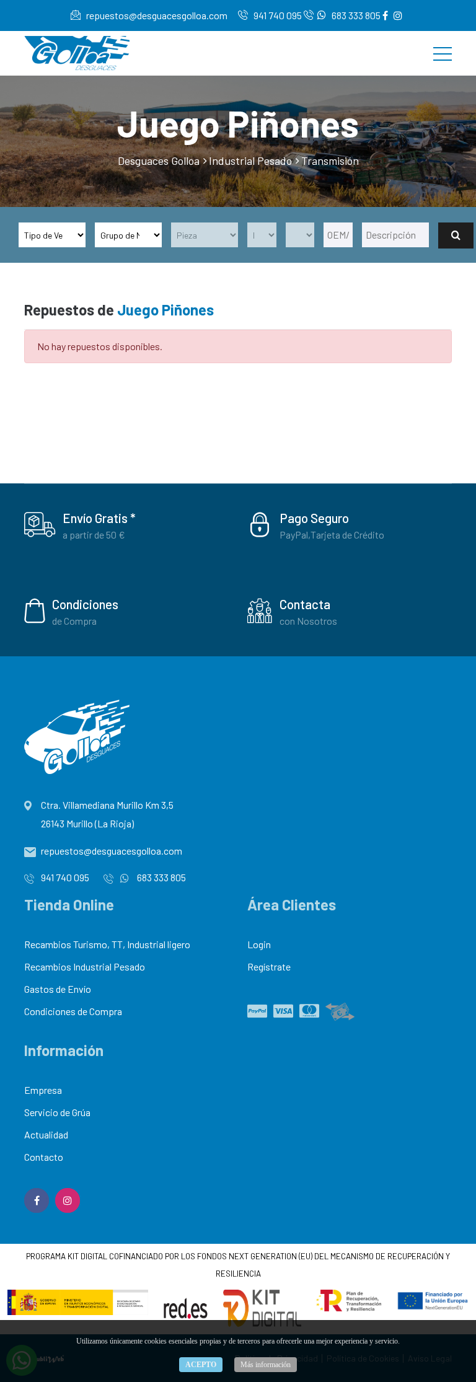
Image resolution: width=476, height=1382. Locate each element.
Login (259, 944)
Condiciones (85, 604)
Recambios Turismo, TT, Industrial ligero (107, 944)
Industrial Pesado (250, 160)
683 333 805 (355, 15)
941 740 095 (277, 15)
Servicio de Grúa (57, 1112)
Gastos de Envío (57, 989)
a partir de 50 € (94, 534)
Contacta (305, 604)
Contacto (43, 1157)
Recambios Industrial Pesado (84, 966)
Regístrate (269, 966)
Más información (265, 1364)
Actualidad (46, 1134)
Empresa (43, 1090)
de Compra (74, 621)
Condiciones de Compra (73, 1011)
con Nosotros (308, 621)
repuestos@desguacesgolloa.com (155, 15)
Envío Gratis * (99, 518)
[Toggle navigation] (442, 53)
